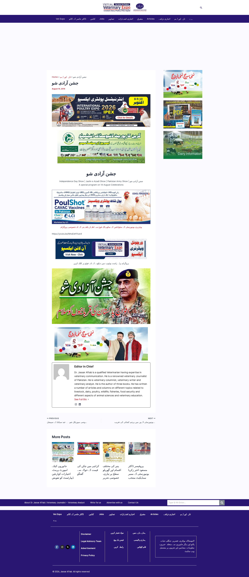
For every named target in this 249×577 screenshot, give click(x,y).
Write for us (95, 503)
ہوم (191, 19)
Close (221, 264)
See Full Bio (80, 399)
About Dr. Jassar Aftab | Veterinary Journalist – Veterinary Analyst (54, 503)
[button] (201, 7)
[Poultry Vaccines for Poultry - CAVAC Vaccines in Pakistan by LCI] (101, 206)
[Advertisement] (124, 42)
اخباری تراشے (164, 19)
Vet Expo (60, 19)
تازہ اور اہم (179, 19)
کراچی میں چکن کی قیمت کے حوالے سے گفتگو (88, 470)
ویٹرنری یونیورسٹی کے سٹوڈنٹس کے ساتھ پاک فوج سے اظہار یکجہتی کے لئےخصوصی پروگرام (101, 227)
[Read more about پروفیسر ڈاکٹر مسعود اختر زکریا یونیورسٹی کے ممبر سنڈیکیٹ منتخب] (139, 448)
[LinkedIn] (79, 404)
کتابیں (92, 19)
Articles (150, 19)
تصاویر (111, 19)
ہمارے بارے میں (139, 533)
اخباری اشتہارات (125, 19)
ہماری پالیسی (140, 540)
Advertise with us (114, 503)
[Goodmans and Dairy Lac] (101, 343)
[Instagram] (75, 404)
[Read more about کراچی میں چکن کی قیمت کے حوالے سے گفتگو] (88, 448)
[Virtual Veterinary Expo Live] (101, 248)
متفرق (140, 19)
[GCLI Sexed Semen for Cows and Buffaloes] (101, 146)
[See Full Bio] (88, 399)
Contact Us (133, 503)
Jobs (101, 19)
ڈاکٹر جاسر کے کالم (77, 19)
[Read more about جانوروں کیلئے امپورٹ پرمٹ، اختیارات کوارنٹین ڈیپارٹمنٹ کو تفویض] (63, 455)
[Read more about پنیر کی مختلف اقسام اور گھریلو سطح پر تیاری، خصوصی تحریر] (114, 460)
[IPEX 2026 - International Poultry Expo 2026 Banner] (101, 110)
